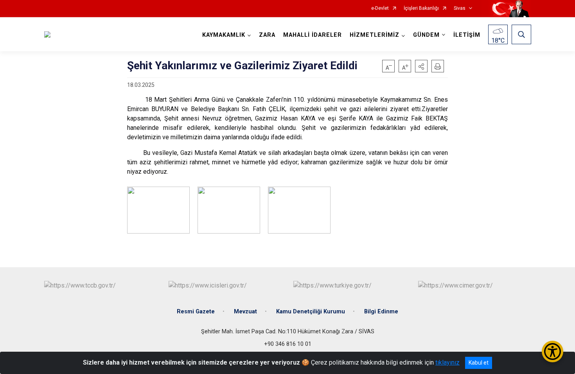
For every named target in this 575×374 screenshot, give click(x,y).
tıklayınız (447, 362)
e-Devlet (380, 8)
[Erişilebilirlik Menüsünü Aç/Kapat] (552, 351)
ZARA (267, 35)
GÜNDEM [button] (426, 35)
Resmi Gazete (196, 311)
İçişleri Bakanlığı (421, 8)
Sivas (459, 8)
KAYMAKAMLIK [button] (223, 35)
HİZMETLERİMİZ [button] (374, 35)
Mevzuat (245, 311)
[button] (421, 66)
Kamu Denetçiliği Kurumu (310, 311)
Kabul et (479, 363)
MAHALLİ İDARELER (312, 35)
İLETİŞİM (466, 35)
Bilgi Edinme (381, 311)
